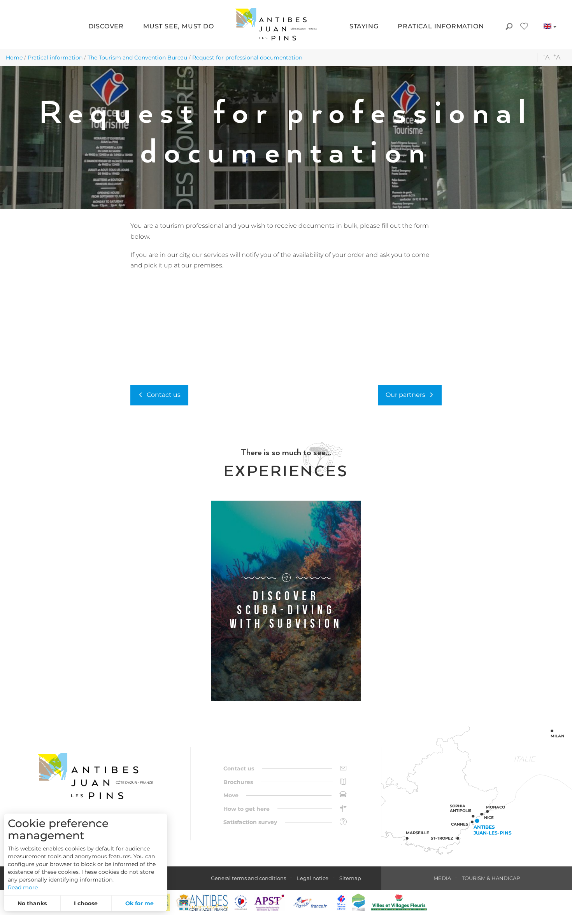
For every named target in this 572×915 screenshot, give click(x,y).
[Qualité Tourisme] (241, 902)
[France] (310, 902)
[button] (106, 27)
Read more (23, 887)
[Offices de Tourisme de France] (341, 902)
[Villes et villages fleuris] (399, 902)
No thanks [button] (32, 903)
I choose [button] (86, 903)
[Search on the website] (508, 27)
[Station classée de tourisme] (358, 902)
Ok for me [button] (139, 903)
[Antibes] (201, 902)
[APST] (269, 902)
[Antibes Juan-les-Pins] (95, 776)
